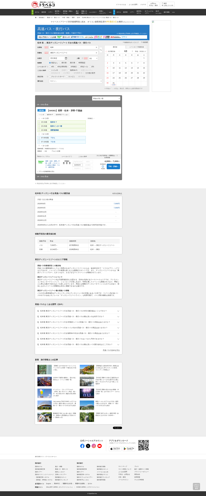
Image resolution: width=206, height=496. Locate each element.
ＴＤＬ (52, 138)
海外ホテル (80, 466)
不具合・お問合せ (124, 474)
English (48, 483)
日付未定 (53, 58)
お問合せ (153, 4)
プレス (136, 466)
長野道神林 (54, 130)
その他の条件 (90, 73)
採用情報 (137, 477)
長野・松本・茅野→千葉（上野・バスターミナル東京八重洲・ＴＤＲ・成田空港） (52, 164)
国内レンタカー (60, 472)
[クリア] (97, 47)
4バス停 (46, 118)
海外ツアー (80, 472)
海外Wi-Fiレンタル (83, 480)
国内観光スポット (61, 477)
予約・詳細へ (113, 166)
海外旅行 (80, 463)
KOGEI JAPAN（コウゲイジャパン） (88, 487)
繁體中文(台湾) (67, 483)
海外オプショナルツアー (85, 477)
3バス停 (46, 146)
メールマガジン (123, 480)
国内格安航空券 (40, 469)
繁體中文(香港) (80, 483)
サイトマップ (122, 466)
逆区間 (100, 50)
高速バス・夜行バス (53, 29)
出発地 (39, 47)
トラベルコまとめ (102, 472)
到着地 (39, 53)
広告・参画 (122, 477)
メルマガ (143, 4)
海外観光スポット (102, 469)
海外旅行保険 (101, 466)
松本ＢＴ (53, 122)
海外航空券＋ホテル (83, 474)
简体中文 (57, 483)
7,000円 (117, 204)
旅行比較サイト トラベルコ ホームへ (46, 456)
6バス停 (46, 134)
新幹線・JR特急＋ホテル (44, 480)
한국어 (90, 483)
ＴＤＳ (52, 142)
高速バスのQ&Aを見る (111, 350)
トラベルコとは (121, 4)
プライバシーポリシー (141, 472)
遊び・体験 (58, 466)
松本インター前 (56, 126)
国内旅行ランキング (61, 480)
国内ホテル (38, 466)
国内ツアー (38, 472)
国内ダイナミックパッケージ (44, 474)
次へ (132, 51)
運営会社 (137, 474)
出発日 (39, 58)
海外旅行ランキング (103, 477)
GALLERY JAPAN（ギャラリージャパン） (59, 487)
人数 (78, 58)
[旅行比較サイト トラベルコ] (35, 17)
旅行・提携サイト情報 (141, 469)
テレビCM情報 (139, 480)
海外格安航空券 (82, 469)
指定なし (53, 81)
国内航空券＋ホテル (42, 477)
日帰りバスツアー (61, 474)
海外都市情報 (101, 480)
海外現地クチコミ (102, 474)
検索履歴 (145, 42)
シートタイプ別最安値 (136, 47)
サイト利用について (124, 469)
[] (128, 22)
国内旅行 (38, 463)
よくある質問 (133, 4)
